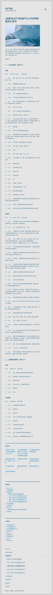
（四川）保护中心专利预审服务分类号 (17, 496)
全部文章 (9, 511)
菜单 (45, 9)
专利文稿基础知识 (11, 529)
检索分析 (9, 540)
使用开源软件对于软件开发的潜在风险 (17, 509)
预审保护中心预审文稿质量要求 (16, 494)
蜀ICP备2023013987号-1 (20, 590)
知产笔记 (9, 8)
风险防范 (9, 507)
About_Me (9, 488)
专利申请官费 (10, 504)
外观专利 (9, 536)
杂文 (8, 538)
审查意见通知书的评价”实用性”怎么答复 (10, 461)
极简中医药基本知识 (34, 466)
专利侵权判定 (10, 525)
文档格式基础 (10, 490)
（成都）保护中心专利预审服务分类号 (17, 498)
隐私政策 (12, 590)
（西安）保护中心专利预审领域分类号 (17, 500)
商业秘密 (9, 534)
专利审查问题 (10, 527)
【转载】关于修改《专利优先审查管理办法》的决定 (10, 451)
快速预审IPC (10, 492)
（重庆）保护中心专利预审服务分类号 (17, 502)
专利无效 (9, 531)
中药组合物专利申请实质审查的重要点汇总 (34, 461)
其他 (8, 532)
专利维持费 (9, 505)
